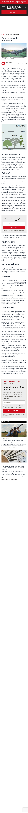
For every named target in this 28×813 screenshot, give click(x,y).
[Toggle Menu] (3, 7)
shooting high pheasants (7, 70)
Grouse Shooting (5, 438)
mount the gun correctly (20, 282)
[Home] (14, 7)
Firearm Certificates (5, 464)
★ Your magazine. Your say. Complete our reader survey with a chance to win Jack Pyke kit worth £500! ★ (14, 2)
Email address (14, 402)
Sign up (14, 227)
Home (2, 34)
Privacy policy (21, 230)
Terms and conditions (20, 414)
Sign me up (14, 411)
